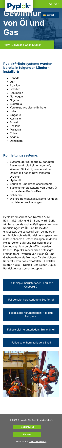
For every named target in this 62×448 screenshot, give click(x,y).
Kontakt (27, 434)
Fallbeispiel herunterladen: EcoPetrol (31, 299)
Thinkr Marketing (37, 441)
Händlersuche (27, 426)
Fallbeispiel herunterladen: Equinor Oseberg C (31, 284)
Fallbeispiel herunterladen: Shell (31, 342)
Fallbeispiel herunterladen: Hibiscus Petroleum (31, 314)
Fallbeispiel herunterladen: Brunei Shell (31, 329)
